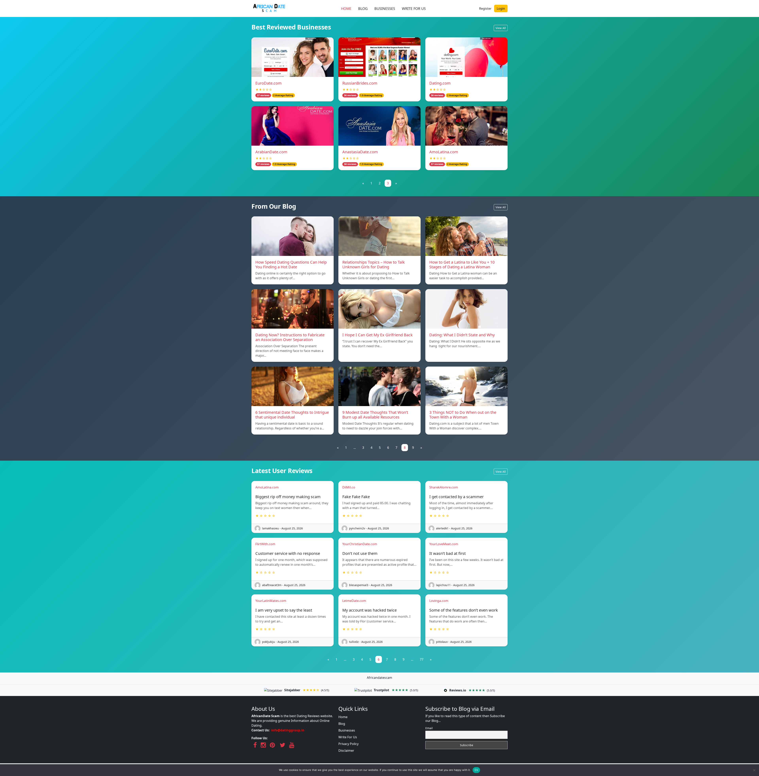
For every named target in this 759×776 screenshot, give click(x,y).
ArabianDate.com (271, 152)
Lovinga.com (438, 601)
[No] (754, 770)
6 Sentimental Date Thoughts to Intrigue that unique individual (292, 415)
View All (501, 28)
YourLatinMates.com (270, 601)
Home (342, 717)
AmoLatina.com (443, 152)
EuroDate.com (268, 83)
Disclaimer (346, 750)
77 (421, 659)
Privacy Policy (348, 744)
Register (485, 8)
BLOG (363, 8)
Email (429, 728)
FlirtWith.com (265, 544)
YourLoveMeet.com (443, 544)
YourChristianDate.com (359, 544)
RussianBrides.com (359, 83)
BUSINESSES (384, 8)
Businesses (346, 730)
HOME (346, 8)
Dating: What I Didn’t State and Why (462, 335)
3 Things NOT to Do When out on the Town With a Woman (462, 415)
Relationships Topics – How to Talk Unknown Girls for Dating (373, 264)
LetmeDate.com (354, 601)
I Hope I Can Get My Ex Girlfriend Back (377, 335)
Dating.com (440, 83)
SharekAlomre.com (443, 487)
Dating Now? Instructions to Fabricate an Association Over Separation (290, 337)
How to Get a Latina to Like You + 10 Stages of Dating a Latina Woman (462, 264)
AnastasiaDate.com (360, 152)
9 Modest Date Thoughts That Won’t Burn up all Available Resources (375, 415)
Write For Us (347, 737)
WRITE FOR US (414, 8)
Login (501, 8)
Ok (476, 769)
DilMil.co (348, 487)
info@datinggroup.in (287, 730)
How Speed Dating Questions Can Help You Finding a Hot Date (291, 264)
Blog (341, 723)
